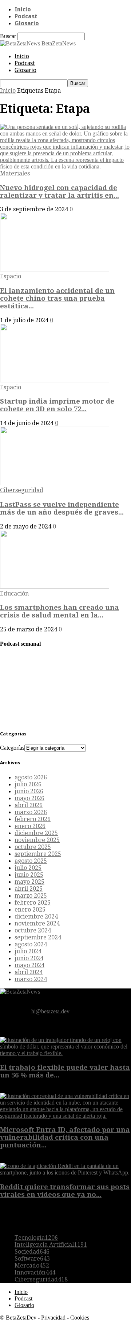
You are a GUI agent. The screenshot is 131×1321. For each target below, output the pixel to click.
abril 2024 (29, 972)
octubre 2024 (33, 930)
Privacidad (53, 1317)
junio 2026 (29, 791)
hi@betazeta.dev (50, 1011)
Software (32, 1258)
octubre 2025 (33, 846)
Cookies (79, 1317)
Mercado (32, 1265)
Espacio (10, 276)
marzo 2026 (31, 812)
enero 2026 (30, 826)
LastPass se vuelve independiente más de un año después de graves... (62, 508)
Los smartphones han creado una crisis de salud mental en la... (59, 611)
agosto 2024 (31, 944)
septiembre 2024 (38, 937)
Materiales (15, 173)
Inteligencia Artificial (51, 1244)
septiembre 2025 (38, 853)
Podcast (26, 16)
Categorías (12, 748)
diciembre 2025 (36, 833)
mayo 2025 (29, 881)
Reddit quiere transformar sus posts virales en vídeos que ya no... (65, 1190)
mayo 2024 (29, 965)
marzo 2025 (31, 895)
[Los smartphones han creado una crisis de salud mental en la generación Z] (54, 586)
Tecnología (36, 1237)
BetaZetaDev (21, 1317)
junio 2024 (29, 958)
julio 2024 (28, 951)
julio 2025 (28, 867)
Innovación (35, 1272)
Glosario (27, 23)
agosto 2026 (31, 777)
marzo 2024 (31, 979)
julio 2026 (28, 784)
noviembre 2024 (37, 923)
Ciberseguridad (21, 490)
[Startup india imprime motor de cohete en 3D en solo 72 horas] (54, 380)
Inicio (23, 9)
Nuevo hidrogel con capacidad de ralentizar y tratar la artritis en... (59, 191)
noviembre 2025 (37, 839)
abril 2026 (29, 805)
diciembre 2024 (36, 916)
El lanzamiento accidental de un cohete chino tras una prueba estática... (57, 298)
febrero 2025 (33, 902)
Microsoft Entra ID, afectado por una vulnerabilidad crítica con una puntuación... (65, 1137)
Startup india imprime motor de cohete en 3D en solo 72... (57, 405)
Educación (14, 593)
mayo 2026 (29, 798)
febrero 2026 (33, 819)
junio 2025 (29, 874)
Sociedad (32, 1251)
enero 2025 (30, 909)
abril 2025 (29, 888)
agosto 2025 (31, 860)
